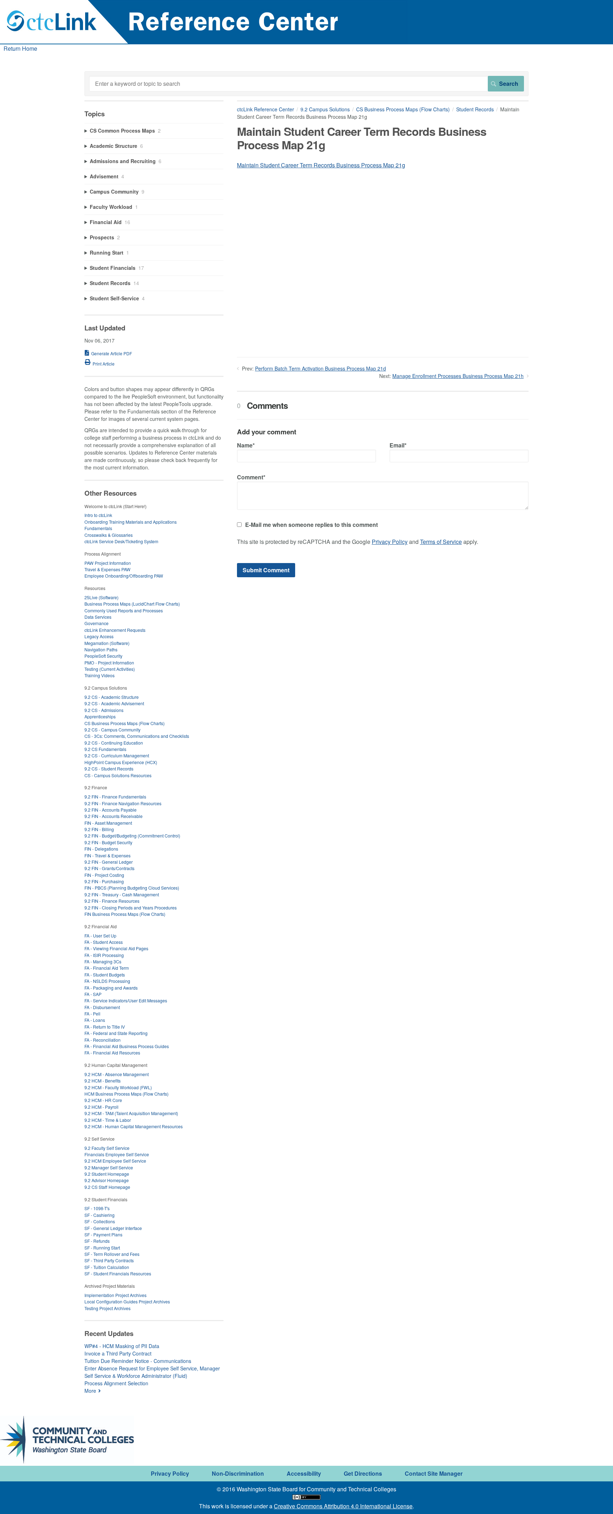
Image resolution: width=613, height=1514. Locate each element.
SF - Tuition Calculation (106, 1267)
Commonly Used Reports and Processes (123, 610)
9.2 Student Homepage (106, 1174)
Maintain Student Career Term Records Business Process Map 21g (321, 165)
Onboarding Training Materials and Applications (130, 522)
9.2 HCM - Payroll (101, 1107)
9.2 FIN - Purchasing (104, 881)
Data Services (97, 617)
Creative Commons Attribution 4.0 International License (343, 1506)
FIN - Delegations (101, 849)
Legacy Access (99, 636)
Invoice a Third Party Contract (117, 1353)
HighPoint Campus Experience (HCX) (120, 762)
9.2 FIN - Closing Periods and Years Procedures (130, 907)
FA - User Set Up (100, 936)
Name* (246, 445)
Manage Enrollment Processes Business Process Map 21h (458, 375)
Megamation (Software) (106, 643)
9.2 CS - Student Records (108, 769)
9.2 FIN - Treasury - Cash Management (121, 894)
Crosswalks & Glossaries (108, 535)
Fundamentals (98, 528)
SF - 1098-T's (97, 1208)
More (90, 1390)
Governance (96, 623)
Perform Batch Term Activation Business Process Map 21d (320, 368)
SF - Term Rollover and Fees (111, 1254)
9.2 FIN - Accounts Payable (110, 810)
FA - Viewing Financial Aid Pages (116, 948)
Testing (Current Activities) (109, 669)
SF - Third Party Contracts (109, 1260)
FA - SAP (92, 994)
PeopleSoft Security (103, 656)
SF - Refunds (97, 1241)
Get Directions (363, 1473)
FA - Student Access (103, 942)
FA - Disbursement (102, 1007)
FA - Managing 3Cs (102, 961)
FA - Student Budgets (104, 975)
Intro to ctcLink (98, 515)
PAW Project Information (107, 563)
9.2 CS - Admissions (103, 710)
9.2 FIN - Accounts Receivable (113, 816)
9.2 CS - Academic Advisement (114, 703)
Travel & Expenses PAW (107, 569)
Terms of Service (441, 542)
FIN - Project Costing (104, 875)
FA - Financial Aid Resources (112, 1053)
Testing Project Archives (107, 1308)
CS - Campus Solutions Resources (117, 775)
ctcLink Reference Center (265, 109)
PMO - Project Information (109, 662)
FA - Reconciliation (102, 1040)
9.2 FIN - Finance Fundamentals (115, 797)
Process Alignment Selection (116, 1383)
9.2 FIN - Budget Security (108, 842)
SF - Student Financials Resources (117, 1273)
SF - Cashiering (99, 1215)
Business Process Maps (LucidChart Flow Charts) (132, 604)
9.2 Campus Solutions (325, 109)
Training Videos (99, 675)
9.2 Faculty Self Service (106, 1148)
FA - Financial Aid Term (106, 968)
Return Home (20, 48)
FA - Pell (92, 1014)
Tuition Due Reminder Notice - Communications (137, 1360)
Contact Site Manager (434, 1473)
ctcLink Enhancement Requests (114, 630)
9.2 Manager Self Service (108, 1167)
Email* (398, 445)
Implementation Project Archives (115, 1295)
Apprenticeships (100, 716)
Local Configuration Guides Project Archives (127, 1301)
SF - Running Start (102, 1248)
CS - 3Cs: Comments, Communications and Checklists (136, 736)
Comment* (251, 477)
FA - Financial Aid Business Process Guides (126, 1046)
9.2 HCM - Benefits (102, 1081)
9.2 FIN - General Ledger (108, 862)
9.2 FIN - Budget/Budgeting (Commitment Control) (132, 836)
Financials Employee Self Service (116, 1154)
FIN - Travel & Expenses (107, 855)
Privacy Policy (390, 542)
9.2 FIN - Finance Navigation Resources (122, 803)
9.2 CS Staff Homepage (107, 1187)
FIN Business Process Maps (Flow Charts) (124, 914)
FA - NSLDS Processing (107, 981)
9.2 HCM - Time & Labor (107, 1120)
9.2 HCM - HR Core (103, 1100)
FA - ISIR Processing (104, 955)
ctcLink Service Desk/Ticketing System (121, 541)
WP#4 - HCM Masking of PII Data (121, 1345)
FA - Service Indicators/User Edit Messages (125, 1000)
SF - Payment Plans (103, 1234)
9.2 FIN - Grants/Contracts (109, 868)
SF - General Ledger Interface (113, 1228)
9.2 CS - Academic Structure (111, 697)
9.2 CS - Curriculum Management (116, 755)
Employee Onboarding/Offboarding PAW (123, 576)
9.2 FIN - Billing (99, 829)
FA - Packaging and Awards (111, 988)
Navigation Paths (100, 649)
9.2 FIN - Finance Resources (111, 901)
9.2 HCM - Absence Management (116, 1074)
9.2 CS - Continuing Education (113, 743)
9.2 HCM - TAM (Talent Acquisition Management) (131, 1113)
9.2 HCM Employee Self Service (115, 1161)
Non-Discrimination (238, 1473)
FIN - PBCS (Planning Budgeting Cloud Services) (131, 888)
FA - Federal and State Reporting (116, 1033)
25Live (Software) (101, 597)
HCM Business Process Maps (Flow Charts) (126, 1094)
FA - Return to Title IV (104, 1027)
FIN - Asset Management (108, 823)
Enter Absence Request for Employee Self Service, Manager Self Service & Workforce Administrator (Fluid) (152, 1372)
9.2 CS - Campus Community (112, 730)
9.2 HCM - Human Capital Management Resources (133, 1126)
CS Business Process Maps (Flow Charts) (403, 109)
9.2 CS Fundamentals (105, 749)
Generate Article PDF (111, 353)
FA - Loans (94, 1020)
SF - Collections (99, 1221)
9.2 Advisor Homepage (106, 1180)
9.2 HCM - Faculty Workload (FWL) (118, 1087)
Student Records (475, 109)
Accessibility (304, 1473)
